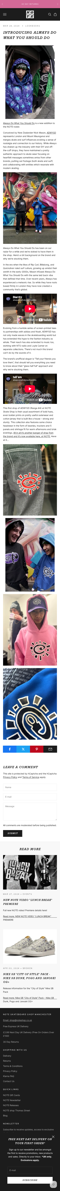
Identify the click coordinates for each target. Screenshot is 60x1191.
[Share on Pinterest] (37, 749)
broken (27, 968)
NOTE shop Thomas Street (16, 1110)
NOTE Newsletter (12, 1100)
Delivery (7, 1055)
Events (27, 894)
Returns (7, 1061)
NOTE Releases (11, 1105)
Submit (13, 833)
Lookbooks (32, 26)
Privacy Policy (10, 777)
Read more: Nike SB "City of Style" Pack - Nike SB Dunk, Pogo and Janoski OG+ (28, 1000)
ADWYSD (51, 132)
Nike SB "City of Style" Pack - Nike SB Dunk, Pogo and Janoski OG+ (29, 978)
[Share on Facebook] (9, 749)
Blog (5, 1115)
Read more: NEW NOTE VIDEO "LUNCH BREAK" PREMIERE (27, 918)
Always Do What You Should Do (19, 123)
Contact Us (8, 1081)
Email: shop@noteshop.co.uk (17, 1020)
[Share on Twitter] (23, 749)
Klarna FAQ (8, 1076)
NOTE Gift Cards (11, 1095)
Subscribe (29, 1180)
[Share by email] (50, 749)
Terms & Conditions (12, 1066)
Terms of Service (30, 777)
